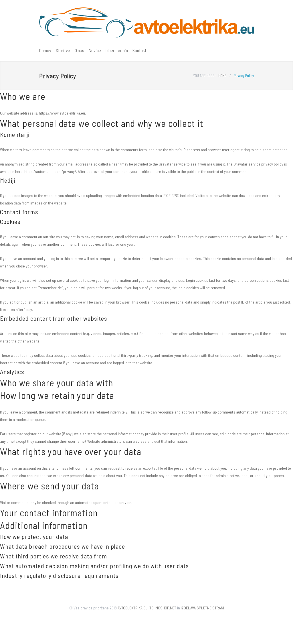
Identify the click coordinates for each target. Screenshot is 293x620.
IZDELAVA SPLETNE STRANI (202, 607)
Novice (95, 50)
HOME (222, 75)
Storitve (63, 50)
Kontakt (139, 50)
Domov (45, 50)
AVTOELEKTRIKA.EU (133, 607)
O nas (79, 50)
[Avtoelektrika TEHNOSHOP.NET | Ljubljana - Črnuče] (146, 22)
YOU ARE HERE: (204, 75)
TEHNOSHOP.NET (162, 607)
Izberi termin (117, 50)
